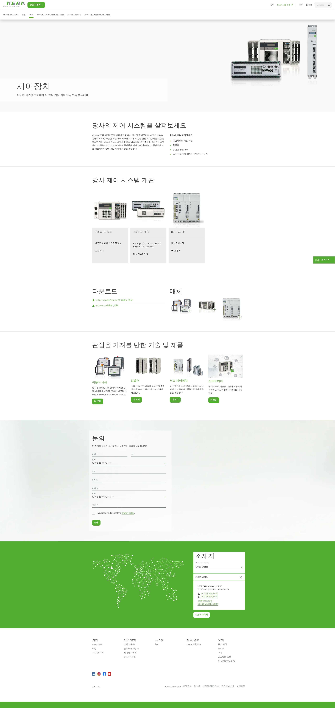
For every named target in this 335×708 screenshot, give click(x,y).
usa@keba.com (205, 601)
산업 (24, 15)
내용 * (95, 505)
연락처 (95, 480)
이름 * (95, 455)
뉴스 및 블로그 (74, 15)
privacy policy (128, 513)
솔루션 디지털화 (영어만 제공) (50, 15)
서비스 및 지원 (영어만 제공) (97, 15)
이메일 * (96, 489)
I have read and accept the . (116, 513)
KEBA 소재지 (201, 615)
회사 (94, 472)
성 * (133, 455)
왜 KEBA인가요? (10, 15)
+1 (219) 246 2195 (209, 594)
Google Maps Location (208, 604)
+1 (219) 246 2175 (209, 597)
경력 (272, 5)
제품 (31, 15)
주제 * (94, 493)
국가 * (94, 459)
